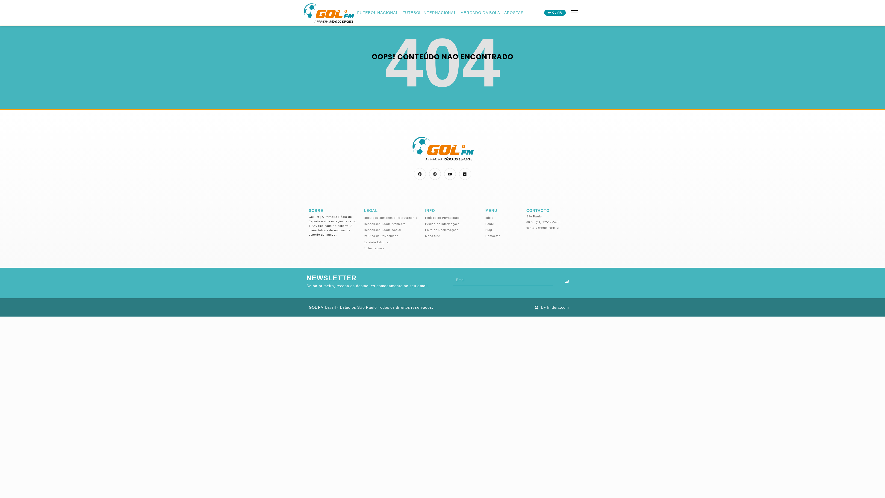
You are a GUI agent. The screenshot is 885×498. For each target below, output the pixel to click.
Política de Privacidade (381, 236)
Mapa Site (432, 236)
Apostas (514, 13)
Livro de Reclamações (441, 230)
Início (489, 217)
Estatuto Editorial (377, 242)
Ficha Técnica (374, 248)
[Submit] (566, 281)
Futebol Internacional (429, 13)
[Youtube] (450, 174)
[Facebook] (420, 174)
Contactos (492, 236)
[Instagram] (435, 174)
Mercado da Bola (480, 13)
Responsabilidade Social (382, 230)
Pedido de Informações (442, 224)
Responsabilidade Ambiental (385, 224)
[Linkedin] (465, 174)
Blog (488, 230)
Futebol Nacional (377, 13)
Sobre (489, 224)
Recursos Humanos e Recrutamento (390, 217)
